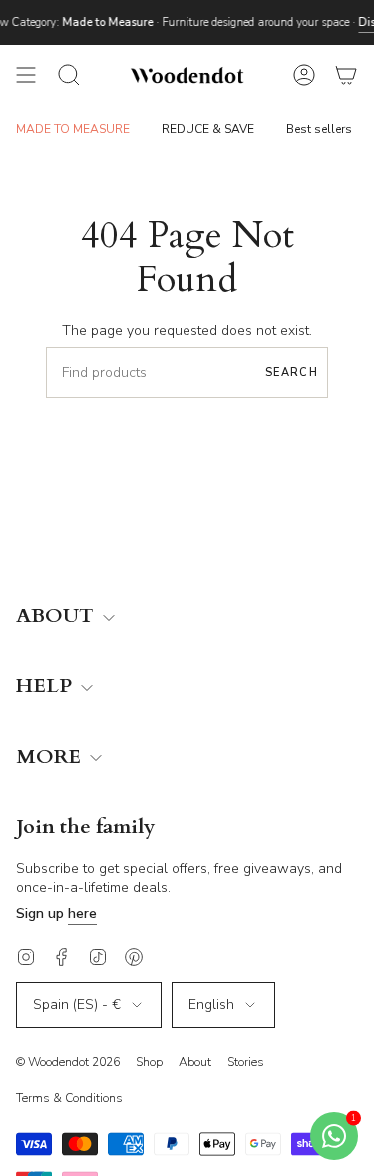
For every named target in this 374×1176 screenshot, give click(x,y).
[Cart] (346, 75)
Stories (245, 1062)
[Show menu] (26, 75)
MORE (51, 757)
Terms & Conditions (69, 1098)
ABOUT (57, 616)
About (195, 1062)
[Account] (304, 75)
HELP (46, 686)
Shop (149, 1062)
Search (291, 372)
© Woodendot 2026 (68, 1062)
